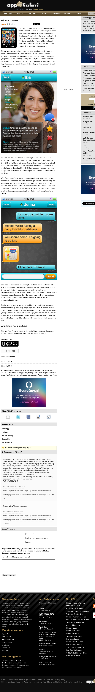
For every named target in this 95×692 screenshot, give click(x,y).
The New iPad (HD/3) (74, 606)
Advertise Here (69, 89)
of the (29, 9)
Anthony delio (50, 664)
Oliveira (44, 640)
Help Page (52, 375)
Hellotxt (5, 432)
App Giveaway (55, 13)
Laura (42, 605)
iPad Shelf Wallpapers (74, 650)
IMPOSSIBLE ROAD (46, 614)
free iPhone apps (13, 610)
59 (40, 616)
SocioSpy (5, 428)
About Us (5, 634)
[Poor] (4, 24)
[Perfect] (9, 24)
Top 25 (19, 13)
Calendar (91, 88)
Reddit (49, 417)
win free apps (8, 621)
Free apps (86, 73)
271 (40, 640)
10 (40, 651)
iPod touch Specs (72, 639)
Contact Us (6, 648)
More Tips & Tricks (73, 655)
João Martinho (49, 618)
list (28, 624)
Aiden (42, 659)
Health (92, 86)
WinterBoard (44, 627)
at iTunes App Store (10, 344)
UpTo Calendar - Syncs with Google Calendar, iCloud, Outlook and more (47, 635)
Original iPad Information (75, 622)
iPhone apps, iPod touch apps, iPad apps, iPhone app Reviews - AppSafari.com (27, 4)
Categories (31, 13)
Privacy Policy (60, 679)
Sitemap (5, 650)
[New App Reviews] (7, 13)
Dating (30, 373)
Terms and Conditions (45, 679)
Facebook (28, 417)
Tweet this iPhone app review (18, 417)
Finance (86, 83)
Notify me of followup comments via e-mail (17, 557)
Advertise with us (8, 639)
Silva (49, 640)
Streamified (6, 439)
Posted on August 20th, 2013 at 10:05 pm (13, 486)
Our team (22, 603)
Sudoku (42, 608)
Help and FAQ (7, 636)
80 (40, 629)
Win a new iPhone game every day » (18, 448)
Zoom (12, 24)
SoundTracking (7, 435)
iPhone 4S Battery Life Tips (76, 617)
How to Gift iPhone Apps (75, 647)
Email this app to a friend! (8, 417)
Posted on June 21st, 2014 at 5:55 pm (12, 511)
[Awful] (2, 24)
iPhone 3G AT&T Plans (74, 642)
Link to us (5, 645)
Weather (86, 86)
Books (85, 91)
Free (35, 373)
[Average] (6, 24)
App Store (23, 373)
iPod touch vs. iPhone (74, 644)
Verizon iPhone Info (73, 625)
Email (85, 88)
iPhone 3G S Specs (73, 630)
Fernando (50, 629)
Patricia (43, 651)
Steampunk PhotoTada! (48, 603)
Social (40, 373)
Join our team (7, 642)
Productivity (87, 78)
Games (85, 70)
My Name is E (7, 442)
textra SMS (44, 623)
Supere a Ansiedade (46, 652)
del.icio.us (38, 417)
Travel (92, 83)
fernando (44, 645)
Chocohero (43, 649)
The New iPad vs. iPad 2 (75, 608)
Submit (67, 13)
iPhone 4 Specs (72, 628)
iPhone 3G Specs (72, 633)
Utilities (85, 75)
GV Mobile (43, 621)
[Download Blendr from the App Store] (9, 38)
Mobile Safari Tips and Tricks (76, 653)
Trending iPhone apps (20, 615)
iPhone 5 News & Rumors (75, 603)
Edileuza (50, 645)
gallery (22, 624)
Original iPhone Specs (74, 636)
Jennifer (43, 664)
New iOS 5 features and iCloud (77, 619)
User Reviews (14, 24)
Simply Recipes (45, 662)
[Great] (8, 24)
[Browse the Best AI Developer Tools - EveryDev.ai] (29, 393)
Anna (42, 610)
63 (40, 645)
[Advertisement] (69, 51)
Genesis (44, 629)
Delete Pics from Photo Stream (77, 611)
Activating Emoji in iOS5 (74, 614)
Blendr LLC (14, 356)
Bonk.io (50, 623)
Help (78, 13)
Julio (46, 659)
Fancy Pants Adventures (48, 656)
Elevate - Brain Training (48, 643)
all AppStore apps (15, 333)
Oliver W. (47, 610)
